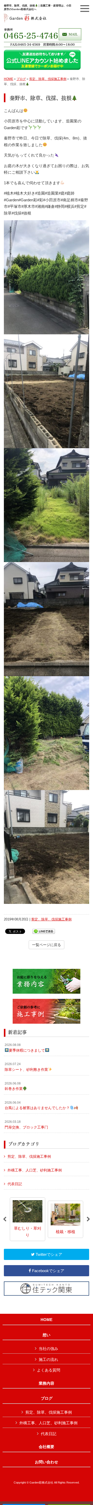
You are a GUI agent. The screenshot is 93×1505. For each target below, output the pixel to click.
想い (46, 1335)
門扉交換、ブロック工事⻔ (26, 1124)
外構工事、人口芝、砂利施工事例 (34, 1170)
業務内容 (46, 1383)
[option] (28, 1219)
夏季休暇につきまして (25, 1047)
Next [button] (88, 1219)
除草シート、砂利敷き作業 (26, 1067)
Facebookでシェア (47, 1270)
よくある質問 (48, 1370)
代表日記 (14, 1184)
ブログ (21, 79)
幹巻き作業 (14, 1086)
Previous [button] (4, 1219)
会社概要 (46, 1447)
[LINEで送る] (43, 931)
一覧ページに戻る (46, 945)
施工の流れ (48, 1359)
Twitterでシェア (48, 1254)
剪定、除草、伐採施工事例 (47, 79)
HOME (8, 79)
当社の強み (48, 1348)
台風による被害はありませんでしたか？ (37, 1105)
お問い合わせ (46, 1462)
